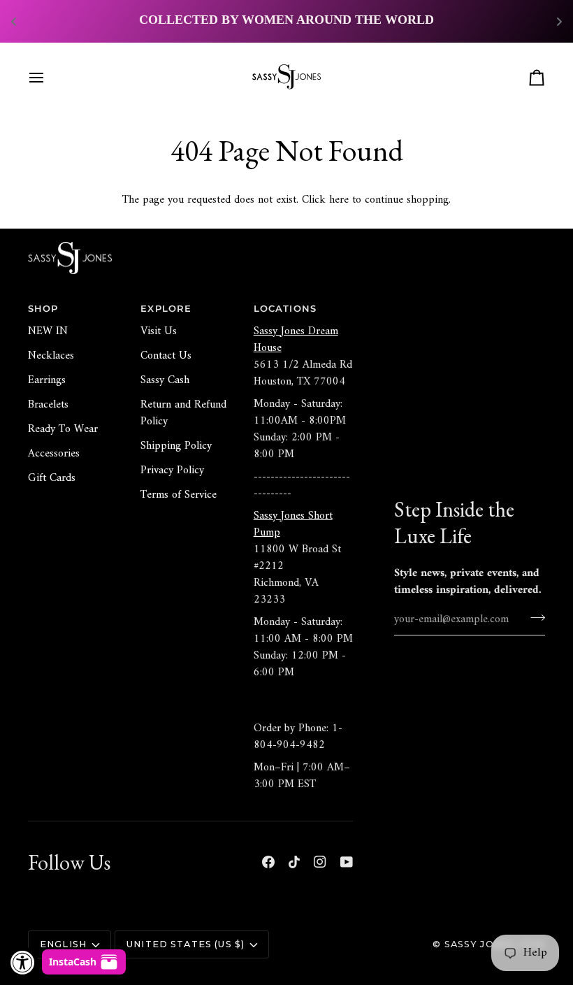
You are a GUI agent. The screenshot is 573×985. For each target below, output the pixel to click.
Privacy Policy (172, 470)
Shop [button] (43, 308)
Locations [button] (285, 308)
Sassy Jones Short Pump (293, 524)
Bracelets (48, 405)
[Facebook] (268, 862)
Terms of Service (178, 495)
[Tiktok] (294, 862)
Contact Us (165, 356)
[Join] (533, 618)
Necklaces (51, 356)
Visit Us (158, 331)
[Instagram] (320, 862)
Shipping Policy (176, 446)
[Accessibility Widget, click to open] (22, 962)
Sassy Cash (164, 380)
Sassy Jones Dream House (296, 340)
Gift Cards (51, 478)
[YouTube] (346, 862)
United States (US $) (185, 944)
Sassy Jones (480, 944)
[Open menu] (49, 78)
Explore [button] (165, 308)
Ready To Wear (63, 429)
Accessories (54, 453)
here (339, 200)
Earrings (47, 380)
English (63, 944)
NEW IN (48, 331)
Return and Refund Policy (183, 413)
